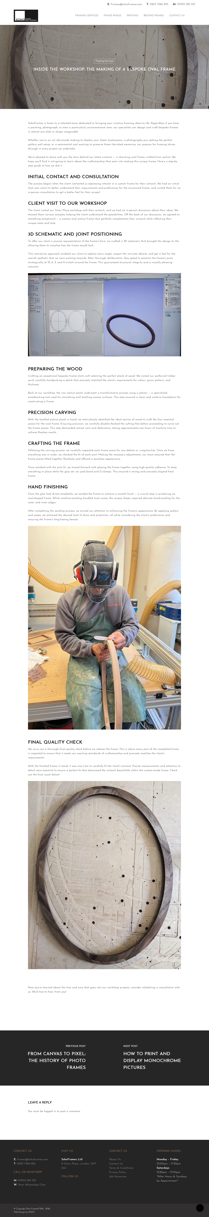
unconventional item (99, 127)
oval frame (138, 157)
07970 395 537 (186, 4)
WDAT (31, 1212)
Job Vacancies (117, 1176)
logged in (50, 1111)
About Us (115, 1159)
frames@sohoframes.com (32, 1159)
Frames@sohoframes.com (126, 4)
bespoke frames (168, 127)
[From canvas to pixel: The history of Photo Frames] (52, 1058)
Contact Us (116, 1163)
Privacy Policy (117, 1172)
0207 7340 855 (159, 4)
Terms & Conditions (121, 1168)
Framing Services (104, 61)
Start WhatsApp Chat (31, 1185)
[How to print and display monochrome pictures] (156, 1058)
